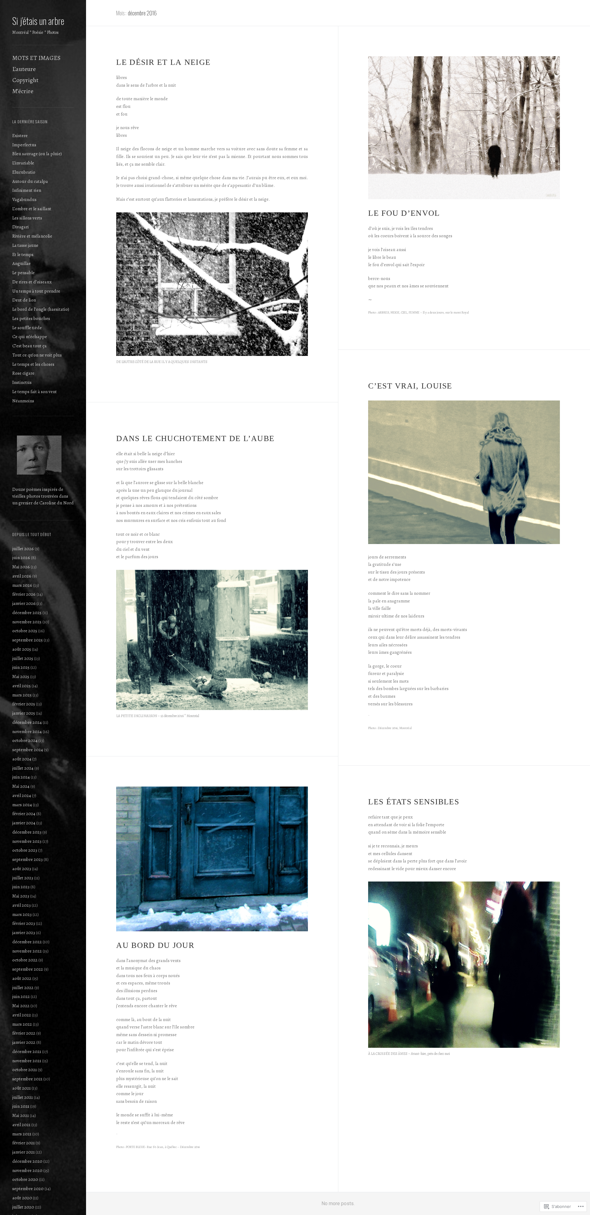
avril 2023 (21, 905)
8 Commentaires (156, 386)
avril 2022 (21, 1015)
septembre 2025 (27, 640)
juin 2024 (21, 777)
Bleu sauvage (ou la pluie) (37, 154)
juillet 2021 (22, 1097)
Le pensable (23, 273)
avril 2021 (21, 1125)
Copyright (25, 80)
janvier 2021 (23, 1152)
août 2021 (21, 1088)
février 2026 (24, 594)
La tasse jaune (25, 245)
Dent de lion (24, 300)
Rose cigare (23, 373)
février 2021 (23, 1143)
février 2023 (23, 923)
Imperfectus (24, 145)
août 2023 (21, 869)
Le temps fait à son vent (34, 392)
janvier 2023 (23, 932)
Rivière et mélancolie (32, 236)
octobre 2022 (24, 960)
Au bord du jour (155, 945)
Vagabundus (24, 199)
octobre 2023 (24, 850)
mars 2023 (22, 914)
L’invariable (23, 163)
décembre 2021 (26, 1051)
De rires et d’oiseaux (32, 282)
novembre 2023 (26, 841)
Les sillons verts (27, 218)
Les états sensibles (413, 801)
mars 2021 (21, 1134)
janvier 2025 (23, 713)
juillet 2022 (22, 987)
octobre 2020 (25, 1179)
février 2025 (23, 704)
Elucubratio (23, 172)
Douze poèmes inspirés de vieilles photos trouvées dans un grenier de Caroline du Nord (43, 496)
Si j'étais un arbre (38, 21)
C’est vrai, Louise (410, 385)
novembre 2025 (26, 622)
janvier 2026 (24, 603)
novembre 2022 (27, 951)
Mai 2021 (20, 1115)
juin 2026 (21, 557)
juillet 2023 (22, 878)
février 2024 (23, 814)
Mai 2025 (20, 676)
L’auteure (24, 69)
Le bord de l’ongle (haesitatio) (40, 309)
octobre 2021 (24, 1070)
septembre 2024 (27, 750)
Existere (20, 135)
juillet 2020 (23, 1207)
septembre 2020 (28, 1188)
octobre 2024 (24, 740)
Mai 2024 (21, 786)
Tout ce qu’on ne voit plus (37, 355)
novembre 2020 (27, 1170)
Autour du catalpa (30, 181)
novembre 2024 (27, 731)
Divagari (20, 227)
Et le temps (22, 254)
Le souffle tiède (27, 328)
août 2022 (21, 978)
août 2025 (21, 649)
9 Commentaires (407, 749)
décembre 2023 (26, 832)
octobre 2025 (24, 631)
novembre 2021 (26, 1061)
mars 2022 (22, 1024)
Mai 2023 (20, 896)
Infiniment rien (26, 190)
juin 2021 (20, 1106)
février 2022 (23, 1033)
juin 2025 (21, 667)
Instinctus (22, 382)
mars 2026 (22, 585)
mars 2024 (22, 805)
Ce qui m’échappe (29, 336)
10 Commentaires (155, 740)
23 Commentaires (408, 333)
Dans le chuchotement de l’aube (195, 438)
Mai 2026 (21, 567)
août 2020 (22, 1198)
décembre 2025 (26, 612)
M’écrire (22, 91)
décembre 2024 (27, 722)
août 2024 (21, 759)
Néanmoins (23, 401)
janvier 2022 (23, 1042)
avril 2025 (21, 686)
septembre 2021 (27, 1079)
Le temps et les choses (33, 364)
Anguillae (21, 263)
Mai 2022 (21, 1006)
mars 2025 (22, 695)
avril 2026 (21, 576)
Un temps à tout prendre (36, 291)
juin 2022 (21, 996)
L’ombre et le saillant (31, 209)
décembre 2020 (27, 1161)
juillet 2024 (22, 768)
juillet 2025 (22, 658)
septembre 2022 (27, 969)
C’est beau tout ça (29, 346)
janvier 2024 (23, 823)
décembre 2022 (27, 942)
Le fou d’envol (404, 213)
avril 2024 (21, 795)
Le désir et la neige (163, 62)
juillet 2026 (23, 549)
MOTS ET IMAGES (36, 58)
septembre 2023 (27, 859)
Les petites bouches (31, 318)
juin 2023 (21, 887)
